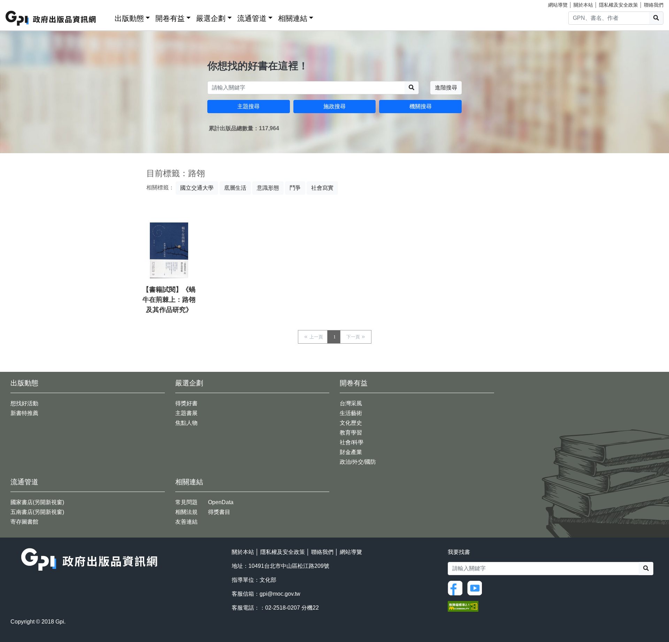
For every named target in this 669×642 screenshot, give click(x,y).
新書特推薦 (24, 413)
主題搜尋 (248, 106)
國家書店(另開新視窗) (37, 502)
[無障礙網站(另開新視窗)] (463, 606)
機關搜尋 (420, 106)
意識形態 (268, 188)
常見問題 (186, 502)
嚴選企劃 (210, 18)
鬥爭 (295, 188)
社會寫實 (322, 188)
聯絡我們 (653, 5)
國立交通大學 (197, 188)
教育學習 (351, 433)
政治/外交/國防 (358, 462)
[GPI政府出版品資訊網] (51, 18)
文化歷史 (351, 423)
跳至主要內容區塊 (19, 3)
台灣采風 (351, 403)
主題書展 (186, 413)
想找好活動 (24, 403)
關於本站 (583, 5)
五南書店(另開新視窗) (37, 512)
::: (107, 17)
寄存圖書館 (24, 522)
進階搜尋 (446, 88)
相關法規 (186, 512)
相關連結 (292, 18)
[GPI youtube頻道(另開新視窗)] (476, 587)
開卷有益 (170, 18)
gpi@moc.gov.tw (280, 594)
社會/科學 (351, 442)
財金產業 (351, 452)
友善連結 (186, 522)
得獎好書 (186, 403)
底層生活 (235, 188)
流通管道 (252, 18)
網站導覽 (558, 5)
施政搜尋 (334, 106)
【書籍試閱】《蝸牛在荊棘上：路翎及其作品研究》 (169, 299)
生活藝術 (351, 413)
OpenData (220, 502)
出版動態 (129, 18)
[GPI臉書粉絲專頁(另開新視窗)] (457, 587)
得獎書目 (219, 512)
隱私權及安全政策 (618, 5)
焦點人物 (186, 423)
